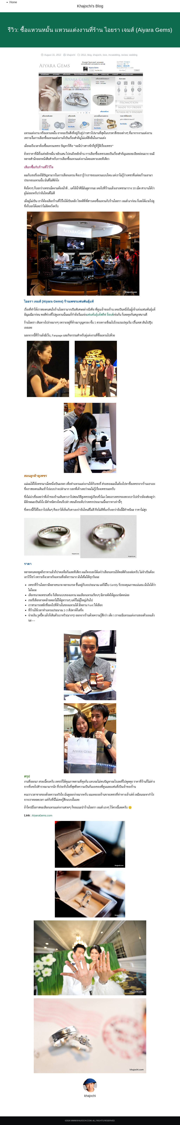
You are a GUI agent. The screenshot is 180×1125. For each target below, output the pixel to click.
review (124, 55)
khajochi (71, 55)
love (105, 55)
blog (89, 55)
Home (13, 2)
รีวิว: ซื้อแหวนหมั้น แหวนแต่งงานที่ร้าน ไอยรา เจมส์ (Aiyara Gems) (90, 30)
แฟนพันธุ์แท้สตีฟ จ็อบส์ (99, 314)
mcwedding (114, 55)
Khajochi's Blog (90, 6)
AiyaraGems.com (42, 815)
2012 (83, 55)
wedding (133, 55)
